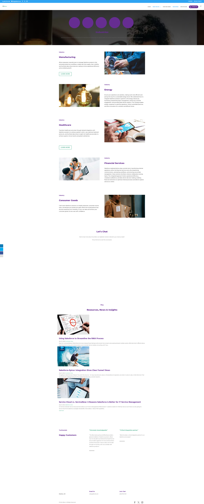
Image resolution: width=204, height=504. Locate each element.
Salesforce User (69, 405)
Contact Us (194, 7)
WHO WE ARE (183, 7)
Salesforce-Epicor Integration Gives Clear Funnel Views (84, 370)
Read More (64, 415)
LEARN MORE (65, 74)
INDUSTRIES (175, 7)
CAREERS (190, 1)
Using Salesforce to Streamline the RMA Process (81, 338)
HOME (149, 7)
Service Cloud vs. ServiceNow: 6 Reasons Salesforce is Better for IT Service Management (100, 402)
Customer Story (69, 341)
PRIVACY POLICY (198, 1)
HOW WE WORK (167, 7)
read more (61, 411)
